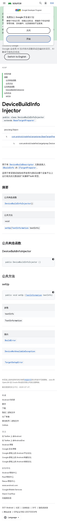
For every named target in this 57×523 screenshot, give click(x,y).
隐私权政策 (43, 508)
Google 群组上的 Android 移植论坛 (16, 461)
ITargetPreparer (27, 167)
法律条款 (26, 508)
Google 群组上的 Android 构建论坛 (16, 457)
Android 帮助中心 (9, 472)
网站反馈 (7, 512)
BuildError (10, 340)
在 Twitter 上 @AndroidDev (13, 440)
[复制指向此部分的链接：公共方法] (17, 276)
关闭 (28, 30)
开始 (28, 39)
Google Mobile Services (12, 489)
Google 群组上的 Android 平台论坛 (16, 453)
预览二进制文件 (8, 412)
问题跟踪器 (6, 498)
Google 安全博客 (9, 449)
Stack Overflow (8, 494)
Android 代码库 (8, 400)
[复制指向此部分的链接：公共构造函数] (24, 243)
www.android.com (10, 485)
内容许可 (28, 380)
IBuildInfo (8, 167)
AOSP (4, 67)
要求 (4, 404)
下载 (4, 408)
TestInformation (20, 228)
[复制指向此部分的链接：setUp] (12, 284)
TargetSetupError (14, 362)
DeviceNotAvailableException (20, 351)
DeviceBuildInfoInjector (18, 203)
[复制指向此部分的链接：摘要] (11, 187)
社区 (18, 508)
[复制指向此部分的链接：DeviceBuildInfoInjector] (33, 251)
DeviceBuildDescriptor (22, 164)
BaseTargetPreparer (23, 120)
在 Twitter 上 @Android (11, 436)
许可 (34, 508)
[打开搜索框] (40, 3)
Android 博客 (7, 444)
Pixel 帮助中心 (8, 477)
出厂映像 (6, 416)
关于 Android (7, 508)
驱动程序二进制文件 (10, 421)
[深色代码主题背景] (53, 259)
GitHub (5, 425)
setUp (8, 228)
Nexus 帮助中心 (8, 481)
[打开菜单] (4, 3)
